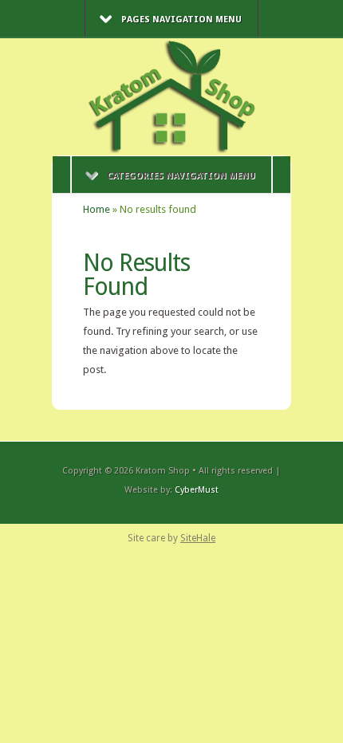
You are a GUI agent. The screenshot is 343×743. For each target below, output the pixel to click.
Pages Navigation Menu (181, 19)
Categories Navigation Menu (181, 176)
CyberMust (197, 490)
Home (96, 209)
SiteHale (197, 538)
